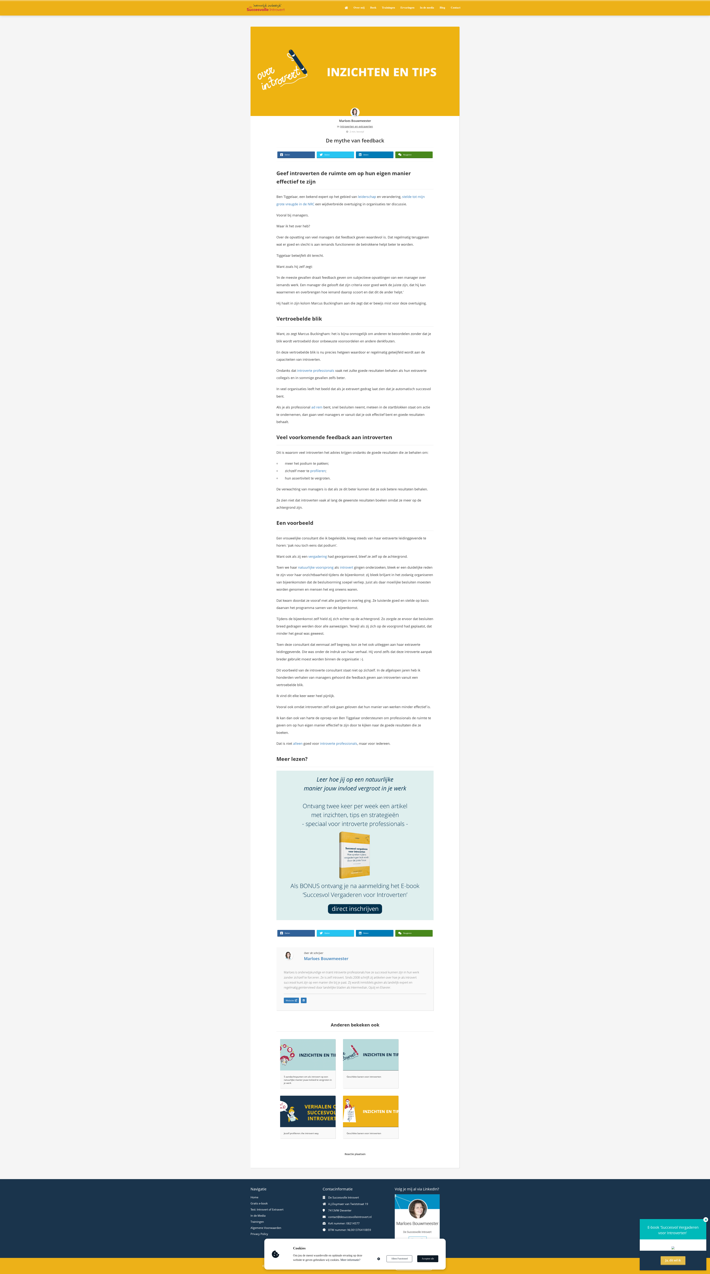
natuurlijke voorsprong (316, 567)
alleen (297, 743)
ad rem (316, 407)
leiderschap (367, 196)
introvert (346, 567)
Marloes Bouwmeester (355, 121)
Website (290, 1000)
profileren (318, 471)
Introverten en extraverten (356, 126)
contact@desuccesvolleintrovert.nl (350, 1217)
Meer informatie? (350, 1259)
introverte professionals (315, 370)
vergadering (317, 556)
